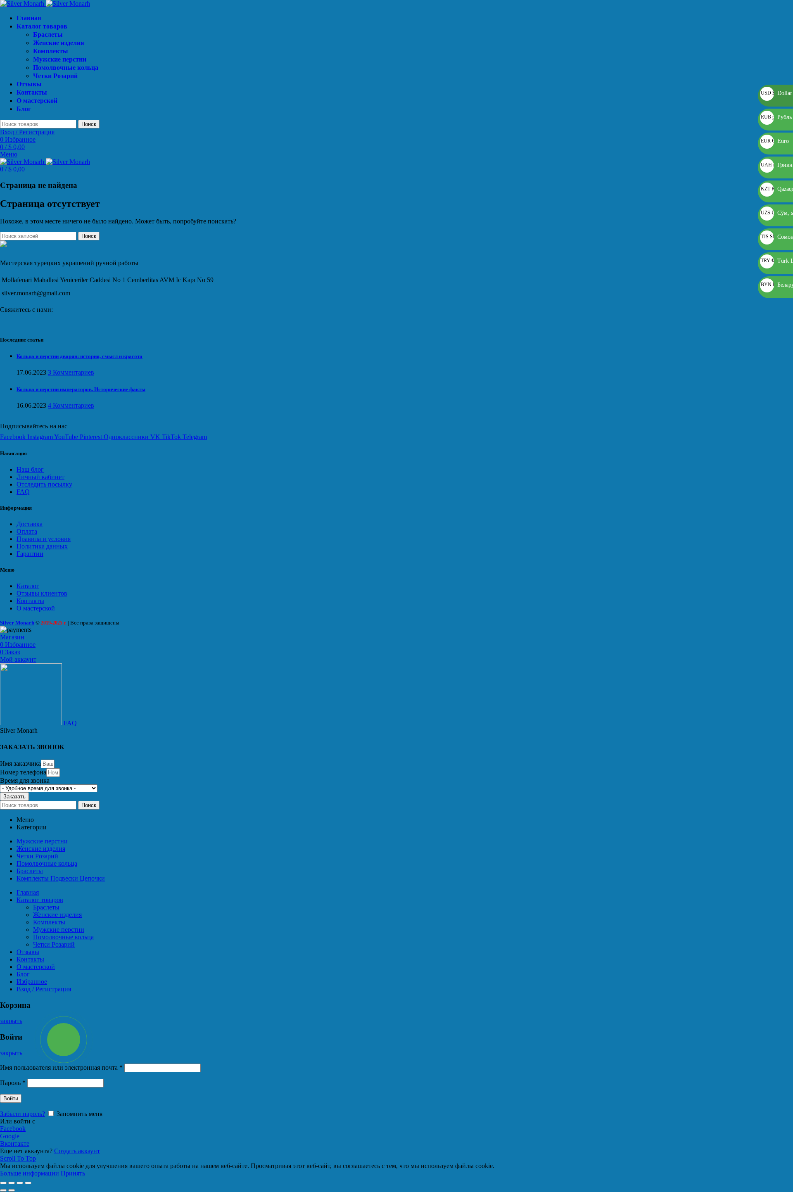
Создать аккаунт (77, 1150)
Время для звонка (25, 780)
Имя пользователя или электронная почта (61, 1067)
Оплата (27, 531)
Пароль (13, 1082)
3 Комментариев (71, 372)
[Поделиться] (11, 1183)
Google (9, 1136)
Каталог (28, 585)
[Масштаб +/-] (28, 1183)
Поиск (88, 124)
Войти (10, 1098)
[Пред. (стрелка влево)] (3, 1190)
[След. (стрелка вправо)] (11, 1190)
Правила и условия (44, 538)
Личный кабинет (40, 476)
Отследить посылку (44, 484)
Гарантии (30, 553)
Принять (73, 1173)
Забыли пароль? (22, 1113)
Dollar (776, 93)
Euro (775, 141)
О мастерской (36, 608)
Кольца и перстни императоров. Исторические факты (81, 389)
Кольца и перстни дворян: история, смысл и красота (79, 356)
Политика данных (42, 546)
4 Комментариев (71, 405)
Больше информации (29, 1173)
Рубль (776, 117)
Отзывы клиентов (42, 593)
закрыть (11, 1020)
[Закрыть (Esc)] (3, 1183)
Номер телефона (23, 772)
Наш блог (30, 469)
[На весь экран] (20, 1183)
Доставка (30, 523)
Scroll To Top (18, 1158)
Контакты (30, 600)
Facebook (13, 1128)
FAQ (23, 491)
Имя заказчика (20, 763)
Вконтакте (14, 1143)
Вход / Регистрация (44, 989)
